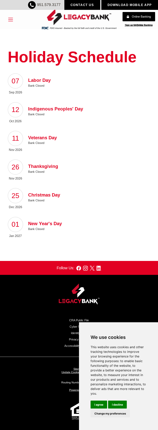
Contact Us (82, 5)
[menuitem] (10, 19)
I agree (98, 404)
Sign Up (138, 25)
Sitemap (78, 368)
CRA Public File (79, 320)
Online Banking (141, 16)
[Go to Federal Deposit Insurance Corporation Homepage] (79, 27)
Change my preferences (110, 413)
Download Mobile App (130, 5)
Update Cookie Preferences (78, 372)
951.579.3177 (49, 5)
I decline (117, 404)
